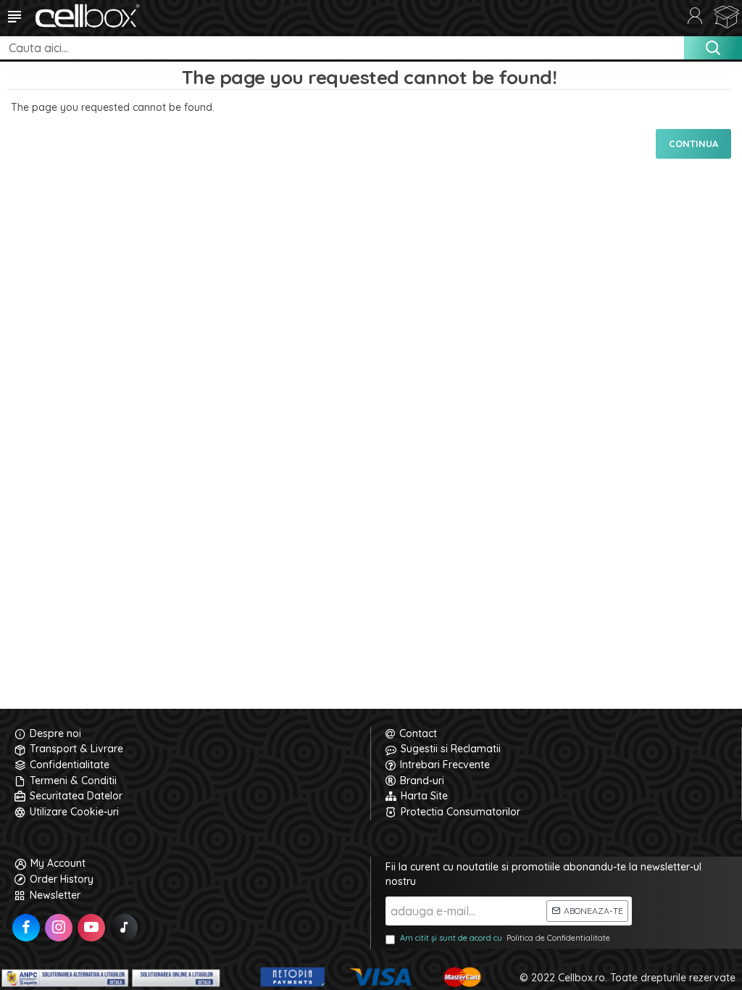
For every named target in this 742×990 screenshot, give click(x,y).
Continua (693, 143)
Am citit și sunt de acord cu (505, 938)
